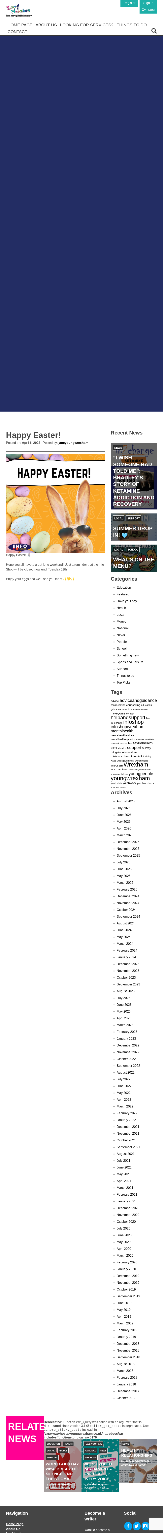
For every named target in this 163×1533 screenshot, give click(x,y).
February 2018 (127, 1377)
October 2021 (126, 1140)
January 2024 (126, 957)
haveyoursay (120, 713)
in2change (116, 722)
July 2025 (123, 862)
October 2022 (126, 1059)
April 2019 (124, 1316)
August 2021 (126, 1154)
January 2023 (126, 1038)
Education (124, 587)
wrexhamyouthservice (139, 769)
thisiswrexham (120, 756)
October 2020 (126, 1221)
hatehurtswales (140, 709)
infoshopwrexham (128, 726)
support (134, 747)
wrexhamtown (119, 769)
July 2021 (123, 1160)
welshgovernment (125, 761)
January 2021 (126, 1201)
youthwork (129, 783)
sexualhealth (143, 743)
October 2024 (126, 909)
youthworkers (145, 783)
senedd (115, 743)
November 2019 (128, 1282)
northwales (139, 739)
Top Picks (123, 682)
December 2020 (128, 1208)
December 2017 (128, 1391)
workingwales (141, 761)
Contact (17, 31)
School (132, 549)
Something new (128, 655)
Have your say (127, 601)
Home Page (20, 25)
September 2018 (128, 1357)
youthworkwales (118, 787)
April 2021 (124, 1181)
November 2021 (128, 1133)
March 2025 (125, 882)
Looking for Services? (87, 25)
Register (129, 3)
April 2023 (124, 1018)
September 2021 (128, 1147)
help (132, 713)
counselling (133, 704)
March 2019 (125, 1323)
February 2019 (127, 1330)
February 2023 (127, 1031)
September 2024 (128, 916)
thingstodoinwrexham (124, 752)
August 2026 (126, 801)
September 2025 (128, 855)
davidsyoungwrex (98, 1484)
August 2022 (126, 1072)
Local (118, 518)
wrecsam (117, 765)
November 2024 (128, 903)
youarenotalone (119, 774)
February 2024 (127, 950)
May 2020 (124, 1242)
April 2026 (124, 828)
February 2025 (127, 889)
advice (115, 700)
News (118, 447)
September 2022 (128, 1065)
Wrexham (136, 764)
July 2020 (123, 1228)
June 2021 (124, 1167)
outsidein (149, 739)
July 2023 (123, 998)
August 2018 (126, 1364)
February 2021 (127, 1194)
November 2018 (128, 1350)
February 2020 (127, 1262)
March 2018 (125, 1370)
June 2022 (124, 1086)
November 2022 (128, 1052)
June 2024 (124, 930)
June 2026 (124, 815)
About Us (46, 25)
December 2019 (128, 1276)
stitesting (122, 748)
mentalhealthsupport (122, 739)
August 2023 (126, 991)
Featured (123, 594)
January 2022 (126, 1120)
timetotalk (136, 756)
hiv (148, 718)
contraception (118, 705)
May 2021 (124, 1174)
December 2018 (128, 1343)
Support (133, 518)
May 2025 (124, 876)
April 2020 (124, 1248)
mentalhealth (122, 731)
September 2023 (128, 984)
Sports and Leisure (130, 662)
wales (113, 761)
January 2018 (126, 1384)
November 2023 (128, 970)
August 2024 (126, 923)
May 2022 (124, 1093)
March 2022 (125, 1106)
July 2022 (123, 1079)
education (146, 705)
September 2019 (128, 1296)
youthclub (116, 783)
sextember (126, 743)
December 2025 (128, 842)
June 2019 (124, 1303)
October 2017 (126, 1398)
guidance (116, 709)
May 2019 (124, 1309)
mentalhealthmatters (122, 735)
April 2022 (124, 1099)
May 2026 (124, 821)
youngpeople (141, 773)
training (147, 756)
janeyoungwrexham (73, 442)
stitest (114, 748)
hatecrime (127, 709)
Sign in (148, 3)
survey (146, 748)
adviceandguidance (138, 700)
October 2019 (126, 1289)
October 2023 (126, 977)
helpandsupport (128, 717)
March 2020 (125, 1255)
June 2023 (124, 1004)
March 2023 (125, 1025)
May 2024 (124, 937)
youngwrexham (130, 778)
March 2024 (125, 943)
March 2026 (125, 835)
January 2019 (126, 1337)
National (123, 628)
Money (121, 621)
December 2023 (128, 964)
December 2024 (128, 896)
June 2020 (124, 1235)
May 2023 (124, 1011)
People (122, 641)
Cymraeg (148, 9)
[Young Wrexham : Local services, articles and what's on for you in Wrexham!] (19, 10)
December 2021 (128, 1126)
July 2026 (123, 808)
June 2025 (124, 869)
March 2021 (125, 1187)
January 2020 (126, 1269)
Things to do (132, 25)
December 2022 (128, 1045)
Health (121, 608)
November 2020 (128, 1215)
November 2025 (128, 848)
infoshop (133, 722)
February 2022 (127, 1113)
